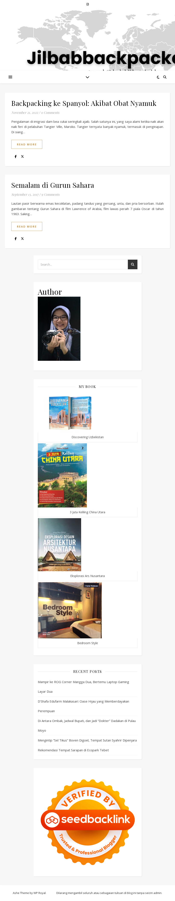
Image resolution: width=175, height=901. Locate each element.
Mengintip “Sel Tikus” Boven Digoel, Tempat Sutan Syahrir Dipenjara (87, 740)
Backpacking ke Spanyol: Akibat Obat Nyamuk (83, 103)
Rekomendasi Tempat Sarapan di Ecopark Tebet (73, 750)
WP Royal (40, 893)
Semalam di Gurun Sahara (52, 184)
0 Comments (50, 112)
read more (27, 144)
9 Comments (50, 194)
